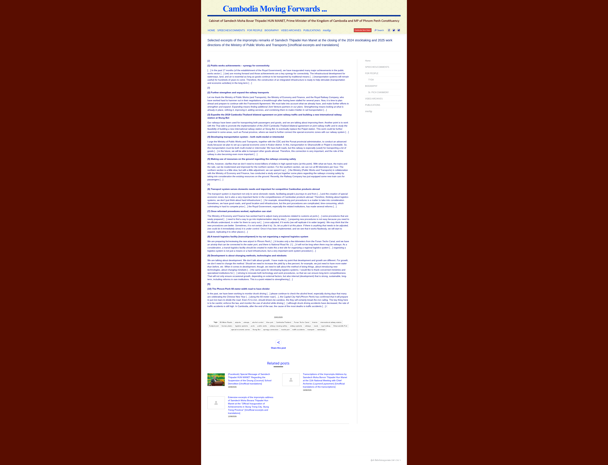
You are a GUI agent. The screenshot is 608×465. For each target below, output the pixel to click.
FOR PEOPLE (371, 73)
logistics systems (241, 326)
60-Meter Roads (226, 322)
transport (310, 329)
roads (316, 326)
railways (308, 326)
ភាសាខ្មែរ (368, 111)
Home (367, 61)
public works (262, 326)
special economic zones (240, 329)
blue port (269, 322)
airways (246, 322)
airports (238, 322)
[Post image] (216, 379)
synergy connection (270, 329)
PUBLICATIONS (372, 105)
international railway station (331, 322)
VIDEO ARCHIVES (374, 99)
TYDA (371, 80)
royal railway (325, 326)
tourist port (285, 329)
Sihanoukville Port (340, 326)
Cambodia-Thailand (283, 322)
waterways (321, 329)
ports (253, 326)
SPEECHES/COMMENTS (377, 67)
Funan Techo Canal (301, 322)
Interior (314, 322)
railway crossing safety (278, 326)
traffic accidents (298, 329)
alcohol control (258, 322)
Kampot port (214, 326)
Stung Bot (256, 329)
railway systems (296, 326)
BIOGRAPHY (371, 86)
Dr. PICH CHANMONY (378, 92)
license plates (227, 326)
